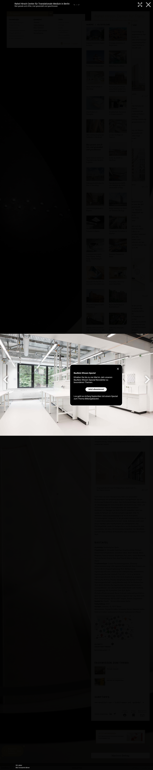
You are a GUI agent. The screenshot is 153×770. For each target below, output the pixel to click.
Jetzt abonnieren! (96, 389)
